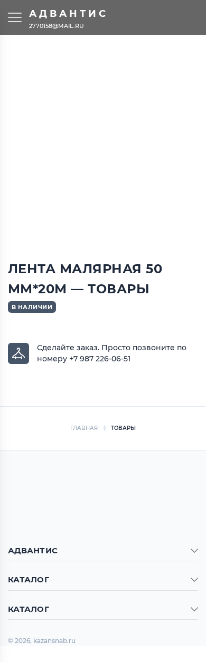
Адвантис (68, 14)
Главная (84, 428)
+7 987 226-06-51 (99, 358)
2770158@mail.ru (56, 25)
